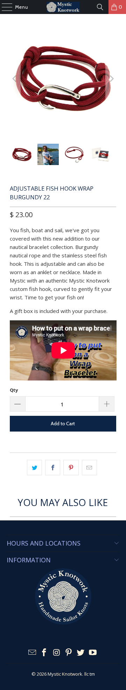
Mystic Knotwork (65, 674)
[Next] (111, 78)
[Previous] (15, 78)
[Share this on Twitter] (34, 467)
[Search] (100, 7)
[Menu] (3, 7)
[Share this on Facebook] (52, 467)
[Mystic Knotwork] (62, 7)
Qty (14, 390)
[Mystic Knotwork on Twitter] (81, 652)
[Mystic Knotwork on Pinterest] (69, 652)
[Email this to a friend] (89, 467)
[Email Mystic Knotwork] (32, 652)
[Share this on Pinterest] (70, 467)
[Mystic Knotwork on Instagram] (56, 652)
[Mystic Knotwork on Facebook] (44, 652)
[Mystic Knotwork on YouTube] (93, 652)
